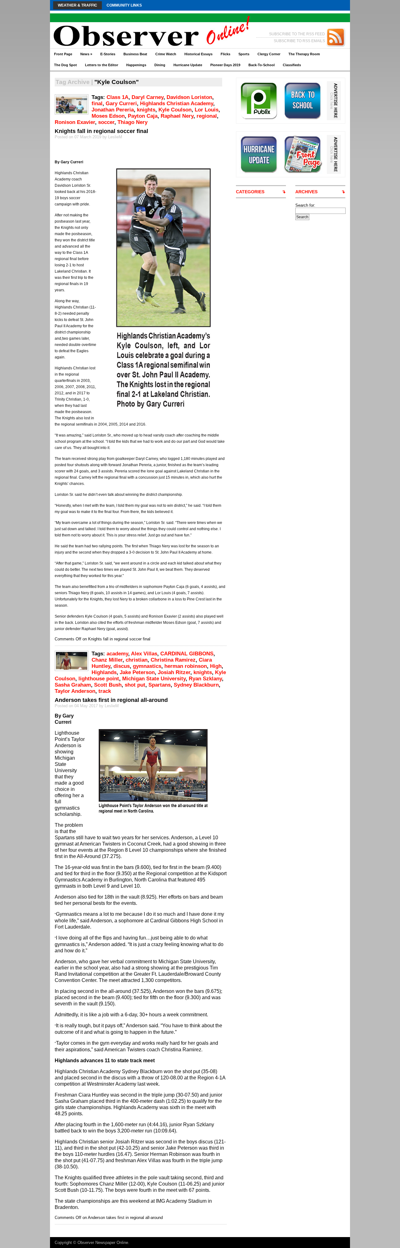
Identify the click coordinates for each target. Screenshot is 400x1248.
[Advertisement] (318, 313)
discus (121, 666)
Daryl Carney (147, 97)
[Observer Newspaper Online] (111, 25)
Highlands (104, 672)
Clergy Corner (269, 54)
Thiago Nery (133, 122)
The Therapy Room (304, 54)
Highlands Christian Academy (176, 103)
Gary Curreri (121, 103)
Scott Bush (108, 685)
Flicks (225, 54)
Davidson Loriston (189, 97)
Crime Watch (165, 54)
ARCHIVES (306, 191)
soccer (106, 122)
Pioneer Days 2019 (225, 65)
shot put (135, 685)
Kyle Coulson (175, 110)
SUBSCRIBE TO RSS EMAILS (299, 41)
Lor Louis (206, 110)
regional (207, 116)
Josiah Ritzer (174, 672)
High (216, 666)
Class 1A (117, 97)
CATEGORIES (250, 191)
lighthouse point (98, 679)
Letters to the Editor (101, 65)
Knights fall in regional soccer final (101, 131)
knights (146, 110)
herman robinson (185, 666)
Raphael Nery (177, 116)
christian (137, 660)
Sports (243, 54)
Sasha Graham (73, 685)
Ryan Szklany (205, 679)
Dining (159, 65)
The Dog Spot (65, 65)
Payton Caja (143, 116)
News (86, 54)
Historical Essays (198, 54)
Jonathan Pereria (113, 110)
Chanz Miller (107, 660)
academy (117, 654)
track (104, 691)
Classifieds (292, 65)
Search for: (305, 205)
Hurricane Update (187, 65)
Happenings (136, 65)
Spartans (159, 685)
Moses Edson (108, 116)
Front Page (63, 54)
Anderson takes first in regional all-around (111, 700)
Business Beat (135, 54)
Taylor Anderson (75, 691)
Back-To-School (261, 65)
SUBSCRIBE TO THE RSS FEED (297, 34)
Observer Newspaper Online (103, 1242)
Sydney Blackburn (196, 685)
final (97, 103)
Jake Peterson (137, 672)
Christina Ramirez (173, 660)
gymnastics (147, 666)
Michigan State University (154, 679)
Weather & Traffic (77, 5)
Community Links (124, 5)
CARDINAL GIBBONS (186, 654)
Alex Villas (144, 654)
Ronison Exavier (75, 122)
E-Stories (107, 54)
